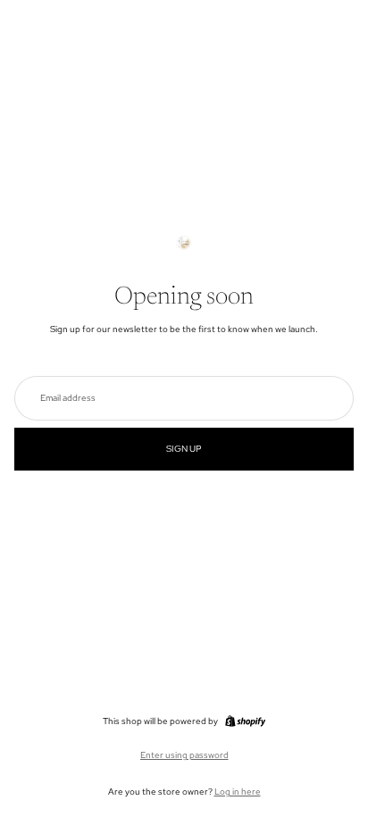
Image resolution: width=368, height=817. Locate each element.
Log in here (237, 791)
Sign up (184, 448)
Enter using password (184, 755)
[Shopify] (245, 721)
